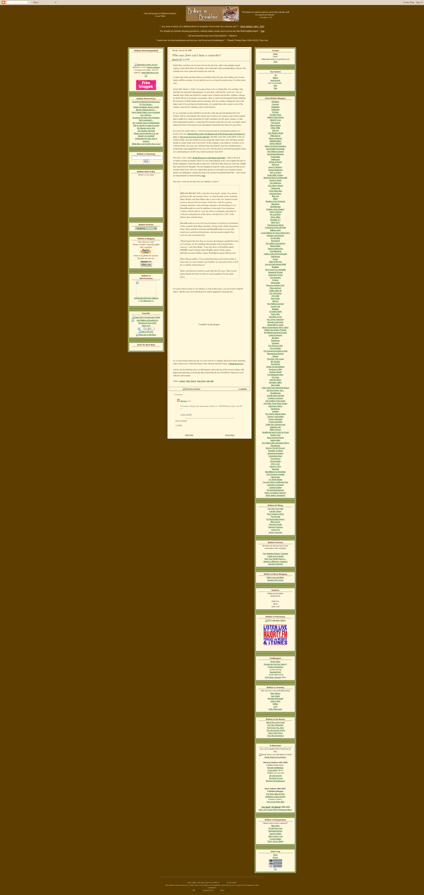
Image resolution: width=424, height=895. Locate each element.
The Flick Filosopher (275, 725)
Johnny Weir (275, 701)
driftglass (183, 401)
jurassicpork (275, 80)
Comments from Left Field (275, 227)
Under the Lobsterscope (275, 424)
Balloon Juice (275, 230)
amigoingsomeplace (275, 453)
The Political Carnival (275, 151)
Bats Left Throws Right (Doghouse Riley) (275, 810)
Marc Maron (191, 381)
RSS (275, 62)
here (203, 175)
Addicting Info (275, 427)
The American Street (275, 225)
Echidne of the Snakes (275, 209)
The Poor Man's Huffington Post (275, 482)
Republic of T (275, 220)
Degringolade (275, 461)
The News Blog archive (275, 794)
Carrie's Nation (275, 834)
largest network (153, 67)
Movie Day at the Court (275, 722)
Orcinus (275, 112)
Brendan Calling (275, 382)
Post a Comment (181, 420)
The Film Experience (275, 736)
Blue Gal (275, 196)
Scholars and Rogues (275, 235)
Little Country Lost (275, 836)
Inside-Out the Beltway (275, 367)
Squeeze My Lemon (275, 580)
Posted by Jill (177, 59)
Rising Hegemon (275, 138)
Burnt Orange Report (275, 438)
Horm (275, 855)
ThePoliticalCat (275, 251)
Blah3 (275, 199)
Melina (275, 78)
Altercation (275, 826)
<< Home (178, 425)
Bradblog (275, 267)
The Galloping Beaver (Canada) (275, 554)
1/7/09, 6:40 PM (185, 414)
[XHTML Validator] (275, 867)
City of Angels (275, 348)
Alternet (275, 301)
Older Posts (189, 435)
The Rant (275, 377)
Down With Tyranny (275, 175)
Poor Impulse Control (275, 514)
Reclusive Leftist (275, 369)
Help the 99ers (275, 380)
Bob (275, 85)
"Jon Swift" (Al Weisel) (271, 807)
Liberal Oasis (275, 125)
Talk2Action (275, 256)
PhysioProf (275, 241)
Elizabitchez (275, 446)
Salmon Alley (275, 440)
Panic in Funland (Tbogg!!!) (275, 493)
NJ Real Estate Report (275, 519)
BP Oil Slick (275, 362)
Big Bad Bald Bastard (275, 490)
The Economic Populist (275, 474)
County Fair (275, 306)
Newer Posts (229, 435)
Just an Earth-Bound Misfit (275, 264)
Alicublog (275, 338)
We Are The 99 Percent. (275, 448)
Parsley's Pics (275, 466)
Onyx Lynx (275, 464)
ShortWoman (275, 207)
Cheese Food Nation (275, 417)
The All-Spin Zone (275, 828)
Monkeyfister (275, 246)
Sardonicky (275, 409)
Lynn (275, 706)
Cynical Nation (275, 839)
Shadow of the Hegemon (275, 201)
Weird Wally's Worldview (275, 495)
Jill (275, 75)
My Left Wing (275, 214)
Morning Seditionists (275, 768)
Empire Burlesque (275, 170)
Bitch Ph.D (275, 222)
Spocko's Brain (275, 180)
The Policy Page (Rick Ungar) (275, 403)
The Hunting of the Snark (275, 401)
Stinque (275, 356)
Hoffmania (275, 110)
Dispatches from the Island (274, 664)
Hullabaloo (275, 107)
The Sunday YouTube (146, 131)
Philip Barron (275, 136)
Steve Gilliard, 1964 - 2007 (252, 26)
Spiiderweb (275, 159)
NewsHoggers (275, 194)
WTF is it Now (275, 172)
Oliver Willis (275, 128)
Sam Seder (201, 381)
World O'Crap (275, 120)
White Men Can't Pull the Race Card (146, 144)
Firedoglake (275, 157)
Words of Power (275, 162)
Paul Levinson (275, 288)
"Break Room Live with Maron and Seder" (209, 157)
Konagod (275, 343)
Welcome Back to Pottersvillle (275, 178)
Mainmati (275, 469)
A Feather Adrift (275, 311)
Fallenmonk (275, 188)
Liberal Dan (275, 477)
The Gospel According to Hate (275, 351)
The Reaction (275, 278)
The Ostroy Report (275, 186)
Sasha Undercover (275, 249)
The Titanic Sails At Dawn (275, 414)
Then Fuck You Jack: (275, 728)
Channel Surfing (275, 487)
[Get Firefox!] (275, 864)
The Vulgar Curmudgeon (275, 243)
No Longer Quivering (275, 319)
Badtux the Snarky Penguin (275, 330)
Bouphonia (275, 340)
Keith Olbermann (275, 709)
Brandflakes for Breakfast (275, 472)
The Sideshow (275, 183)
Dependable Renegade (275, 149)
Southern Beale (275, 372)
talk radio (210, 381)
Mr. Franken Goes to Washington (146, 123)
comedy (182, 381)
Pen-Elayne (275, 364)
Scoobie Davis (275, 115)
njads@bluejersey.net (150, 73)
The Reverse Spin (275, 346)
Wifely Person (275, 430)
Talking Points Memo (275, 117)
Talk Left (275, 130)
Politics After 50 (275, 291)
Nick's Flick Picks (275, 733)
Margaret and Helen (275, 322)
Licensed (228, 890)
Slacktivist (275, 204)
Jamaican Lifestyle (275, 564)
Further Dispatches (275, 667)
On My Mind (275, 238)
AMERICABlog (275, 141)
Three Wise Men (275, 191)
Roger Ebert (275, 662)
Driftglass (275, 102)
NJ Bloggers (146, 301)
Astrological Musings (275, 154)
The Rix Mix (275, 517)
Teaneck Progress (275, 527)
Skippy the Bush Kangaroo (275, 146)
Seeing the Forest (275, 275)
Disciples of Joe (275, 317)
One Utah (275, 296)
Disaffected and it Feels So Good (275, 432)
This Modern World (275, 133)
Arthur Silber (275, 217)
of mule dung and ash (275, 395)
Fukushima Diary (275, 456)
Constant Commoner (275, 485)
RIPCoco (275, 165)
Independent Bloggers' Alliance (146, 298)
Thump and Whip (275, 422)
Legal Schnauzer (275, 335)
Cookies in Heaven (275, 398)
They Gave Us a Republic (275, 270)
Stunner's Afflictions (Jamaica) (275, 561)
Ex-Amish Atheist (275, 479)
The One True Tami (275, 509)
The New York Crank (275, 359)
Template (199, 890)
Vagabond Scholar (275, 272)
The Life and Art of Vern (275, 730)
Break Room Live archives (275, 757)
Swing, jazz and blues (275, 577)
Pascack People (275, 524)
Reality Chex (275, 435)
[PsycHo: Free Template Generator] (275, 861)
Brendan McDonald (275, 698)
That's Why (275, 314)
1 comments (242, 389)
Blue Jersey (275, 522)
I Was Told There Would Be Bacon (275, 388)
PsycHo (217, 890)
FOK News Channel (273, 677)
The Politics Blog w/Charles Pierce (275, 443)
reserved (223, 882)
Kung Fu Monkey (275, 167)
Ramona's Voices (275, 406)
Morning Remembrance (275, 781)
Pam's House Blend (275, 841)
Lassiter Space (275, 511)
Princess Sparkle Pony (275, 285)
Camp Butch (272, 770)
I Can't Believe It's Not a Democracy (275, 233)
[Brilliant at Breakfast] (146, 317)
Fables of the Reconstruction (275, 254)
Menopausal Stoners (275, 354)
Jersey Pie (275, 530)
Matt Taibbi (275, 385)
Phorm (275, 857)
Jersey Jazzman (275, 532)
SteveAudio (275, 283)
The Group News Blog (275, 802)
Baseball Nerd (275, 672)
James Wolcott (275, 143)
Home (275, 54)
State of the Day (275, 262)
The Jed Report (275, 293)
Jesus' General (275, 212)
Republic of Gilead (275, 451)
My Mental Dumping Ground (275, 333)
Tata (263, 31)
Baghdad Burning (275, 831)
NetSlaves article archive (275, 797)
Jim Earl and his (275, 776)
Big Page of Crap (276, 778)
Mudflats (275, 309)
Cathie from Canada (275, 556)
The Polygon (275, 459)
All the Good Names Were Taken (275, 327)
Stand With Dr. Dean (275, 325)
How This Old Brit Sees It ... (275, 559)
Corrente (275, 104)
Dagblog (275, 411)
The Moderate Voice (275, 375)
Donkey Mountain (275, 419)
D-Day (275, 259)
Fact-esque (275, 123)
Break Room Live (236, 363)
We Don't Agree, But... (275, 390)
